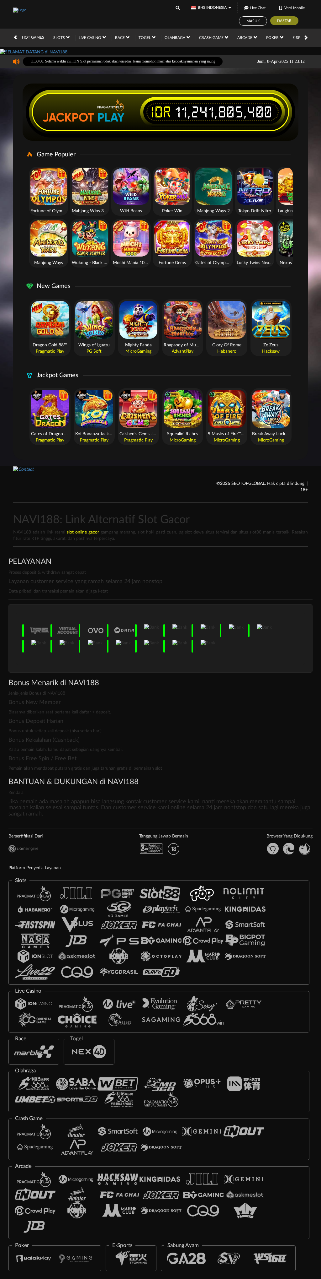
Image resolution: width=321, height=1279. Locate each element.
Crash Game (211, 38)
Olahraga (175, 38)
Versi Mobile (294, 8)
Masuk (253, 21)
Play (110, 117)
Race (120, 38)
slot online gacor (83, 532)
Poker (273, 38)
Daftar (284, 21)
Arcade (245, 38)
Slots (59, 38)
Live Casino (90, 38)
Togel (145, 38)
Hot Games (33, 37)
